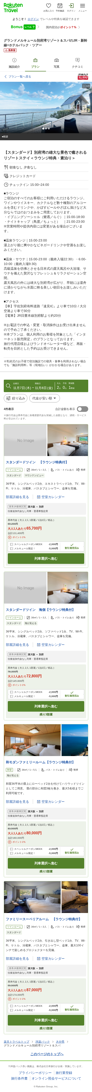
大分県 (60, 1041)
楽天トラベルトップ (16, 1041)
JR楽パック (42, 1041)
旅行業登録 (64, 1073)
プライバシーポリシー (35, 1073)
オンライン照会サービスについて (56, 1078)
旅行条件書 (19, 1078)
